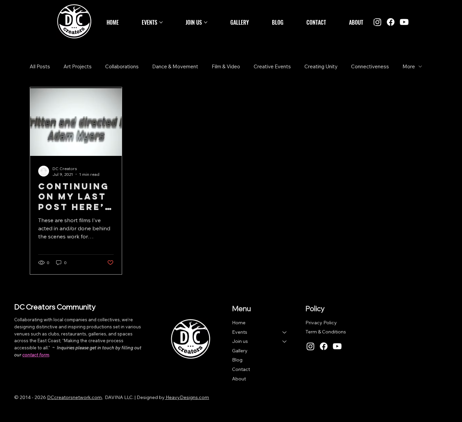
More (408, 66)
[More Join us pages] (205, 22)
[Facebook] (391, 22)
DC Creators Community (54, 306)
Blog (237, 360)
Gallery (240, 351)
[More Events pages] (161, 22)
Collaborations (122, 66)
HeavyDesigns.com (187, 397)
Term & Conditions (325, 332)
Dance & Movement (175, 66)
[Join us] (284, 341)
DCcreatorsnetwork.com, (75, 397)
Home (239, 323)
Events (239, 332)
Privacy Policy (321, 323)
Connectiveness (370, 66)
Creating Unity (321, 66)
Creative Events (272, 66)
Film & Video (226, 66)
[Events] (284, 332)
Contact (241, 369)
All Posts (40, 66)
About (239, 379)
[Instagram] (377, 22)
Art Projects (78, 66)
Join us (240, 341)
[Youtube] (404, 22)
